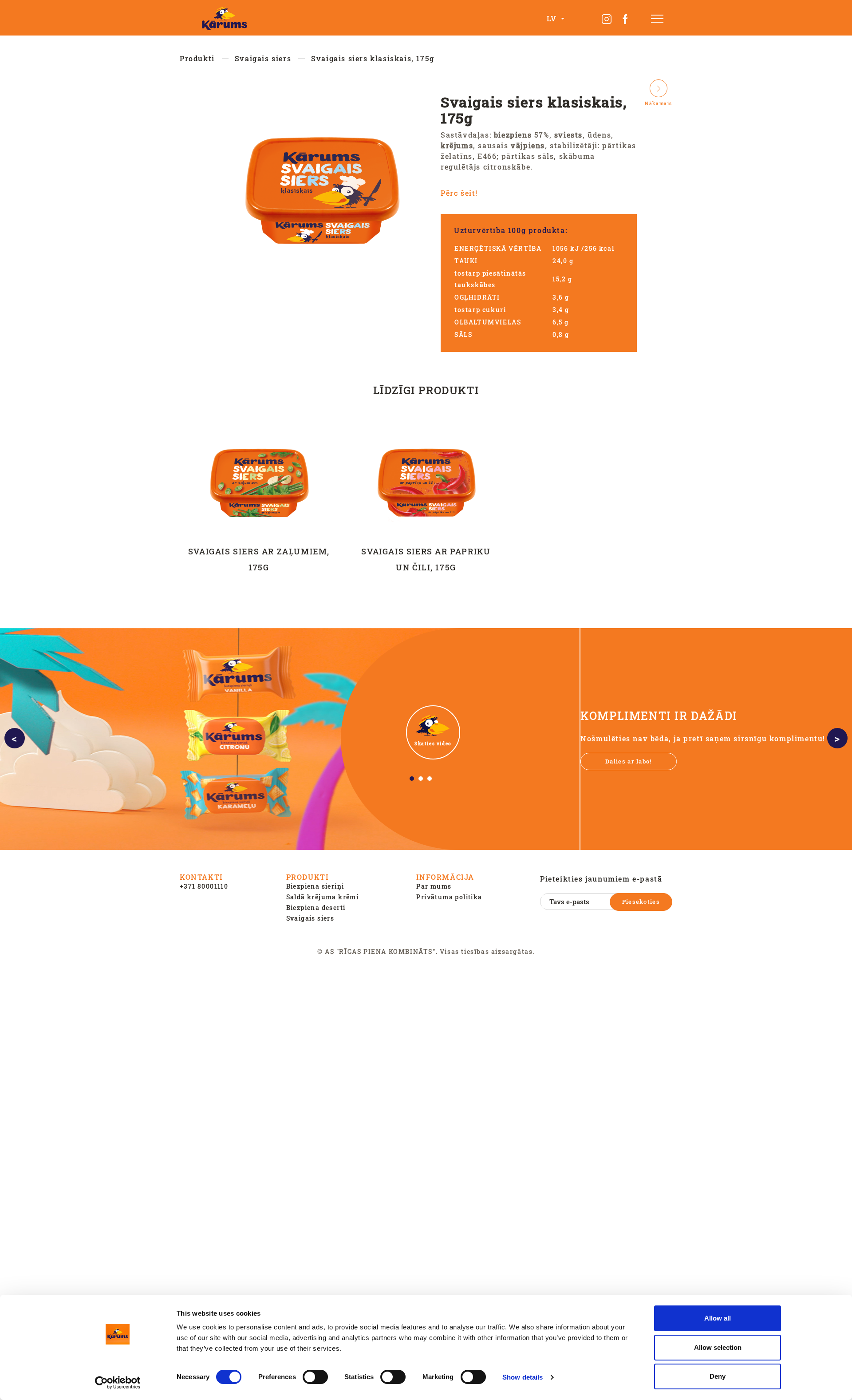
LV (553, 18)
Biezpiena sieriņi (315, 886)
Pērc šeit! (459, 193)
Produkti (197, 58)
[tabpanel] (426, 739)
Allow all (717, 1318)
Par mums (433, 886)
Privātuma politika (449, 897)
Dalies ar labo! (628, 761)
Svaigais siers (263, 58)
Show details (522, 1377)
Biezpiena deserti (316, 907)
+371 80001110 (204, 886)
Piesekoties (641, 902)
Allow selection (718, 1347)
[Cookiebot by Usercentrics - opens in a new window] (118, 1382)
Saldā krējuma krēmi (322, 897)
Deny (718, 1376)
